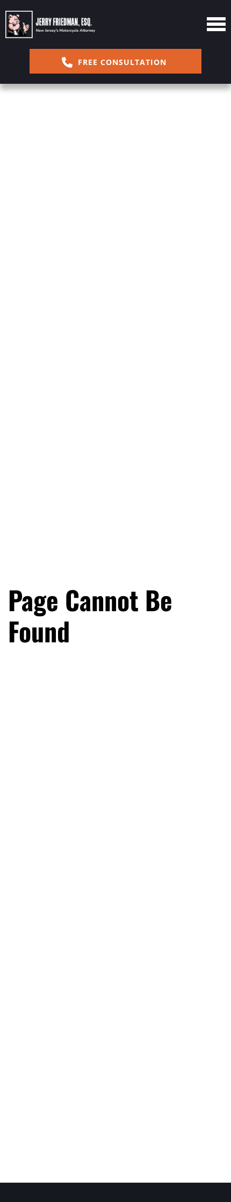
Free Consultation (121, 62)
